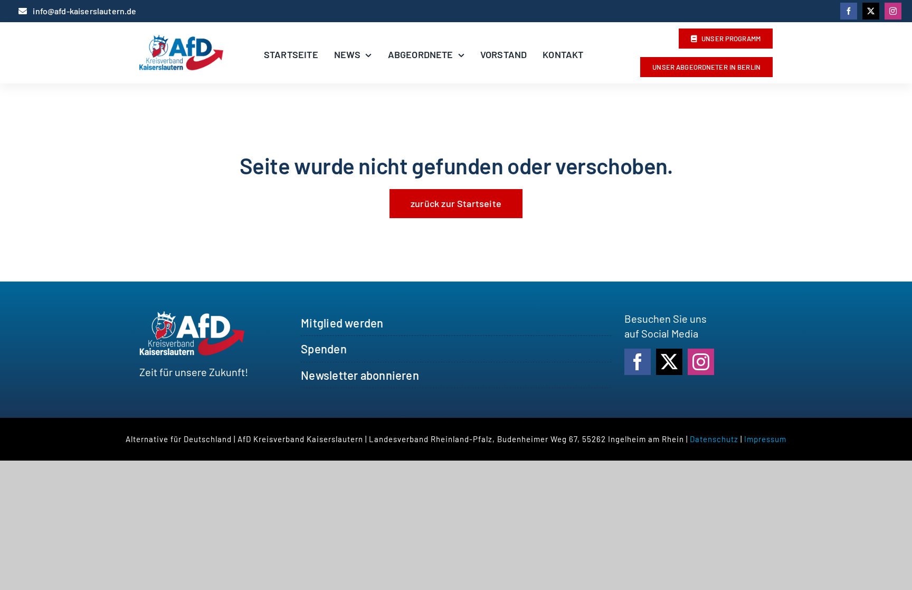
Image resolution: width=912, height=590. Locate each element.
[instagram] (893, 11)
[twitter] (870, 11)
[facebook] (848, 11)
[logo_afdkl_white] (192, 316)
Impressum (765, 439)
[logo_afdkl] (181, 40)
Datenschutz (714, 439)
